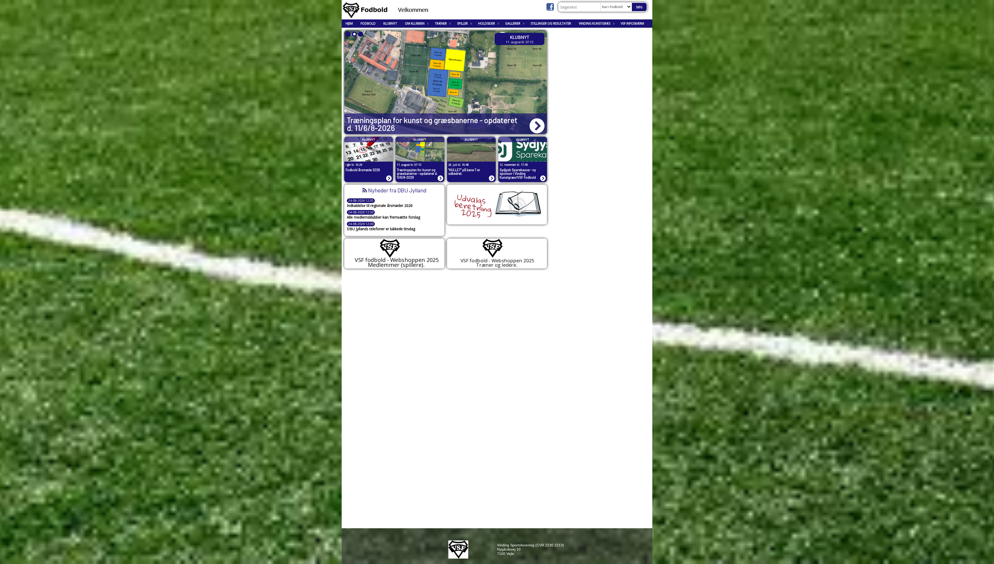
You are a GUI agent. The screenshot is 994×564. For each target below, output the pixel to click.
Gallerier (512, 23)
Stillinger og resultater (551, 23)
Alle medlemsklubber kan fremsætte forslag (383, 217)
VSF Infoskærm (632, 23)
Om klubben (415, 23)
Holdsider (486, 23)
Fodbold (368, 23)
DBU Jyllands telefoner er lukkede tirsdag (381, 229)
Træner (441, 23)
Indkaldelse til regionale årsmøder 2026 (380, 205)
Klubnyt (390, 23)
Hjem (349, 23)
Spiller (462, 23)
